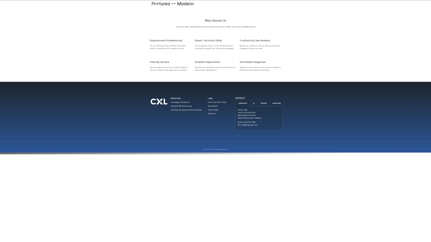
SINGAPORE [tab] (277, 103)
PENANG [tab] (264, 103)
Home (180, 6)
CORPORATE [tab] (242, 103)
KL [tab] (254, 103)
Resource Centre (216, 6)
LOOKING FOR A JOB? (249, 6)
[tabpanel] (259, 118)
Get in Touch (233, 6)
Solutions (189, 6)
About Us (203, 6)
